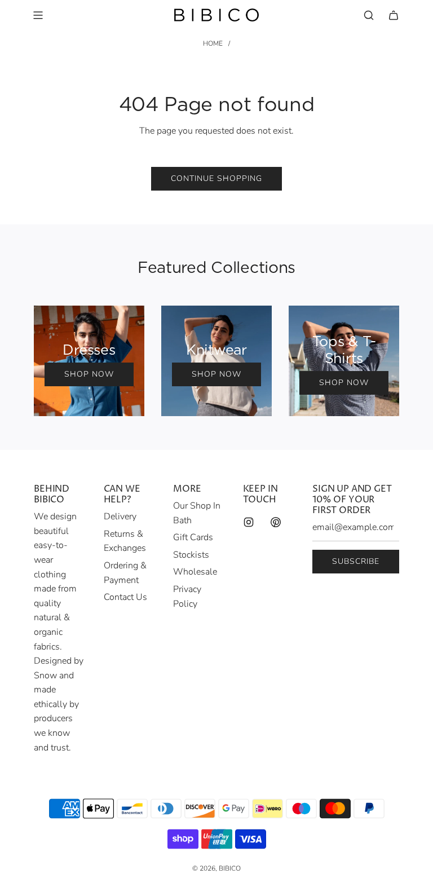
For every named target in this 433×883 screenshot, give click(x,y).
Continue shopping (216, 178)
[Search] (368, 15)
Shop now (89, 374)
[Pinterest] (275, 522)
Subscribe (355, 561)
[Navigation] (37, 15)
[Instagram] (248, 522)
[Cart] (393, 15)
